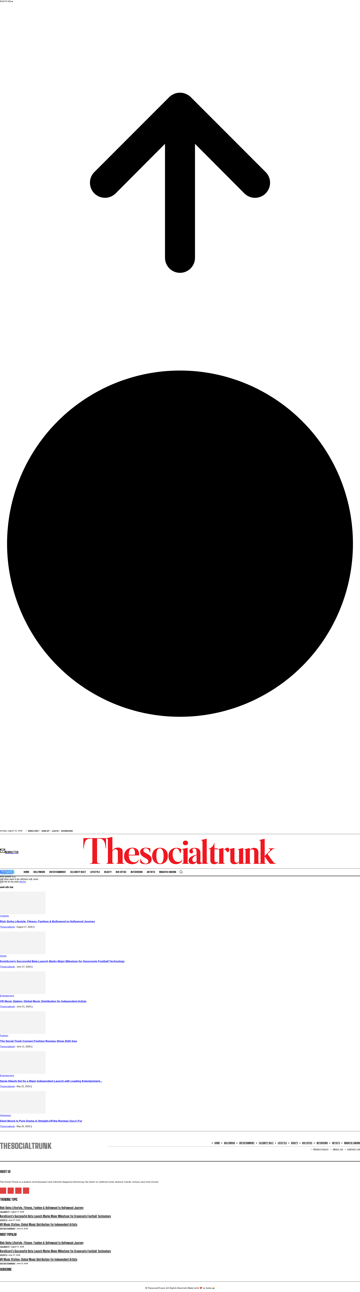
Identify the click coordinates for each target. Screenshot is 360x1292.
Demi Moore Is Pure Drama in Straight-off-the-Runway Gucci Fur (41, 1120)
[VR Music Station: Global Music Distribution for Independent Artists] (23, 993)
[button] (181, 871)
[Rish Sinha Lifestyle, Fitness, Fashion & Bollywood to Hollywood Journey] (23, 913)
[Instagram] (11, 1191)
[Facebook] (3, 1191)
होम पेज (23, 882)
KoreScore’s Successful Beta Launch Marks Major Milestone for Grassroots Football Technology (62, 961)
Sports (3, 956)
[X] (18, 1191)
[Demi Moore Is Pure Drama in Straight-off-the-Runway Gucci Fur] (23, 1113)
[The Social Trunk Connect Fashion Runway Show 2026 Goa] (23, 1033)
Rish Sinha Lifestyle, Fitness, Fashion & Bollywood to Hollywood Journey (47, 921)
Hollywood (5, 1115)
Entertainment (7, 996)
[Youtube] (26, 1191)
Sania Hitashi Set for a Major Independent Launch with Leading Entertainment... (51, 1081)
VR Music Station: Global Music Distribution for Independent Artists (43, 1001)
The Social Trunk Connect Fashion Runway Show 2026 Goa (38, 1041)
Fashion (4, 1035)
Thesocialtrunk (7, 927)
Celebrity (4, 916)
